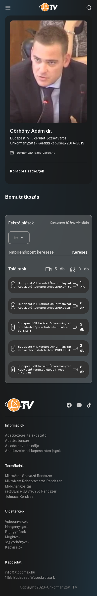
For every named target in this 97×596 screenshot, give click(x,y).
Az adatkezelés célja (22, 446)
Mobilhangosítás (18, 486)
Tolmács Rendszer (20, 497)
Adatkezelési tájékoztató (26, 435)
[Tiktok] (89, 405)
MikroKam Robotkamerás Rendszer (33, 481)
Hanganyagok (16, 527)
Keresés (79, 252)
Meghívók (13, 537)
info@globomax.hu (20, 572)
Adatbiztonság (17, 441)
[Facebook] (69, 405)
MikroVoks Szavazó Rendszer (28, 476)
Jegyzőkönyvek (17, 542)
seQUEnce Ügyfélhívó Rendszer (30, 491)
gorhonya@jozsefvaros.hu (36, 152)
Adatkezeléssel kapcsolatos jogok (33, 451)
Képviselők (14, 547)
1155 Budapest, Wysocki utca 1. (30, 578)
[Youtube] (79, 405)
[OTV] (48, 7)
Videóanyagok (16, 522)
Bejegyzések (15, 532)
